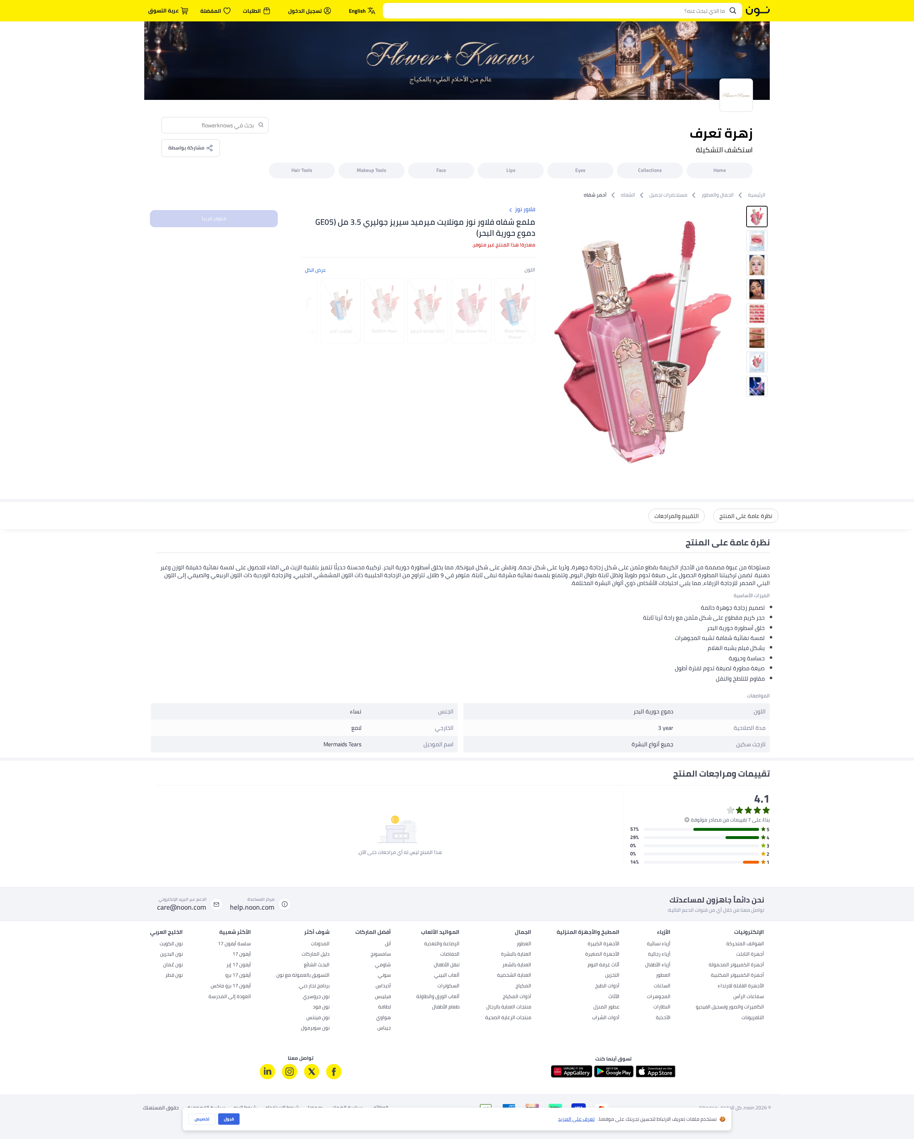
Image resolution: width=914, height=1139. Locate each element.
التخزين (612, 976)
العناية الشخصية (514, 976)
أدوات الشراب (605, 1018)
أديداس (383, 986)
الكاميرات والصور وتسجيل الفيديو (730, 1007)
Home (719, 170)
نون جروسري (316, 997)
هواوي (383, 1018)
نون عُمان (173, 965)
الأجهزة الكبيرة (603, 944)
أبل (388, 944)
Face (441, 170)
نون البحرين (171, 955)
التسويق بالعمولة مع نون (303, 976)
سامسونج (381, 955)
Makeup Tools (371, 170)
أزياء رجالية (659, 955)
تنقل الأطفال (446, 965)
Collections (650, 170)
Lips (511, 170)
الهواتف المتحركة (745, 944)
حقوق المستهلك (161, 1107)
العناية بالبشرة (516, 955)
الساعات (662, 986)
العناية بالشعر (516, 965)
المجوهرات (659, 997)
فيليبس (383, 997)
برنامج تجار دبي (314, 986)
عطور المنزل (606, 1007)
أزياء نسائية (659, 944)
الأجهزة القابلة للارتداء (741, 986)
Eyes (580, 170)
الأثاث (613, 997)
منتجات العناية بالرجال (508, 1007)
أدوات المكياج (517, 997)
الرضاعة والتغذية (441, 944)
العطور (663, 976)
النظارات (662, 1007)
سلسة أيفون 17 (234, 944)
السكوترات (448, 986)
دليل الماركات (316, 955)
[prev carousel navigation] (311, 310)
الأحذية (663, 1018)
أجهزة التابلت (750, 955)
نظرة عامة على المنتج (745, 515)
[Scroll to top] (19, 1117)
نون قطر (174, 976)
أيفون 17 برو (238, 976)
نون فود (321, 1007)
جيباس (384, 1028)
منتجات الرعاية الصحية (508, 1018)
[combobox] (555, 10)
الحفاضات (449, 955)
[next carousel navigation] (550, 340)
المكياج (523, 986)
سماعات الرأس (748, 997)
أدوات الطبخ (607, 986)
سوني (384, 976)
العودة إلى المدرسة (230, 997)
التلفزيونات (753, 1018)
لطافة (384, 1007)
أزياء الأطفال (658, 965)
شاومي (383, 965)
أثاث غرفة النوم (603, 965)
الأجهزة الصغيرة (602, 955)
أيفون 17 (241, 955)
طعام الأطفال (445, 1007)
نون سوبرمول (315, 1028)
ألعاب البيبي (446, 976)
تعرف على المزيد (576, 1119)
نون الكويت (171, 944)
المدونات (320, 944)
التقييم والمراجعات (676, 515)
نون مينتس (318, 1018)
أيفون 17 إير (238, 965)
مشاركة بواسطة (186, 147)
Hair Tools (301, 170)
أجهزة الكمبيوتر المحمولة (736, 965)
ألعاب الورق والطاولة (437, 997)
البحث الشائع (317, 965)
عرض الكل (315, 270)
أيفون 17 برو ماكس (231, 986)
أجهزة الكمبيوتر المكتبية (737, 976)
